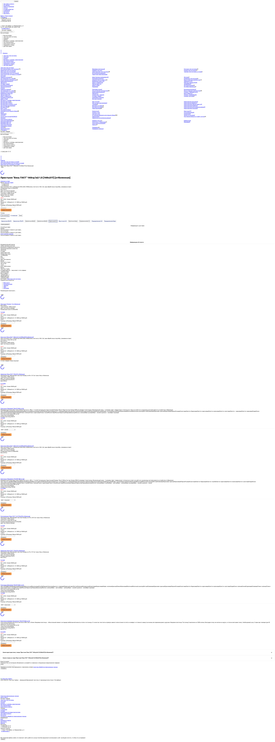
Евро (20, 215)
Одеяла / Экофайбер (190, 95)
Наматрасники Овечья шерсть (193, 104)
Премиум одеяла (5, 89)
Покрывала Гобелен (98, 128)
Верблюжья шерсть (98, 81)
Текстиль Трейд (8, 182)
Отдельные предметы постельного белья (103, 115)
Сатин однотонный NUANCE (9, 116)
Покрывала (95, 127)
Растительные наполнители (8, 80)
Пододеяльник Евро (110, 221)
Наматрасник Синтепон (191, 101)
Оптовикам (6, 5)
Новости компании (8, 6)
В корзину (3, 208)
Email (2, 664)
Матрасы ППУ (4, 107)
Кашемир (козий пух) (7, 97)
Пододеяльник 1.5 (84, 221)
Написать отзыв (5, 181)
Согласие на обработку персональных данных (13, 716)
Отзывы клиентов (8, 9)
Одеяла (5, 58)
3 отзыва (3, 631)
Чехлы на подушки (189, 115)
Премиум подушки (6, 77)
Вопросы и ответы (6, 720)
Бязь (2, 112)
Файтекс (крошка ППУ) (190, 82)
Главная (3, 160)
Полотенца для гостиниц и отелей (10, 74)
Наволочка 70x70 (18, 221)
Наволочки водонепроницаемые (101, 118)
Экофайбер (187, 84)
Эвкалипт (4, 82)
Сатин (3, 115)
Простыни (187, 111)
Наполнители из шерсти (99, 80)
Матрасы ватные (5, 101)
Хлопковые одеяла (98, 97)
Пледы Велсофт (5, 128)
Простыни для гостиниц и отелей (10, 164)
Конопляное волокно (7, 85)
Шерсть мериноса (97, 82)
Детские (186, 77)
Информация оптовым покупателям (10, 712)
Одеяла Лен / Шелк (98, 95)
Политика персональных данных (10, 696)
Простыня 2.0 (63, 221)
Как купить (6, 13)
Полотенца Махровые (7, 120)
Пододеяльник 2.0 (97, 221)
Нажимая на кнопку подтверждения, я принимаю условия (29, 667)
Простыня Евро (73, 221)
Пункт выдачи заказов (7, 234)
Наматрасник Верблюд (190, 103)
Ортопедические (188, 85)
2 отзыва (3, 383)
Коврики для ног (97, 70)
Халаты (94, 124)
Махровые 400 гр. (6, 122)
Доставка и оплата (8, 4)
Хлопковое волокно (98, 78)
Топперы (94, 104)
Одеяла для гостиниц (190, 70)
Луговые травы (5, 84)
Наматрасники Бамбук (191, 105)
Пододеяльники (189, 112)
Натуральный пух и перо (7, 78)
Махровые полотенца (98, 69)
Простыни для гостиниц (8, 71)
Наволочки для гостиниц (8, 70)
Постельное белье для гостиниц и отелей (12, 163)
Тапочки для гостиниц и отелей (193, 71)
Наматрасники (96, 108)
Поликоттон (96, 112)
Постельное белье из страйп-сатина (194, 116)
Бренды (3, 723)
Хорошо (3, 739)
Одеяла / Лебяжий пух (191, 92)
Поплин (3, 118)
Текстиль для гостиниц (10, 55)
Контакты (6, 12)
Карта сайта (4, 697)
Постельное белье (8, 61)
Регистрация (9, 16)
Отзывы (3, 711)
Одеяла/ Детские (189, 96)
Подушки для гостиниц (190, 69)
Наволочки (95, 116)
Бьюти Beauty (188, 93)
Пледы (2, 127)
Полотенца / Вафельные (99, 122)
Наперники (187, 114)
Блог (2, 719)
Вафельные (187, 120)
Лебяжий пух (188, 81)
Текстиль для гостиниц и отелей (10, 161)
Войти (2, 16)
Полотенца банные (6, 124)
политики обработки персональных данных (45, 667)
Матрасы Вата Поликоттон (9, 104)
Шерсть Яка (95, 85)
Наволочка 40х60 (42, 221)
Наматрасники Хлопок (191, 108)
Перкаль (4, 114)
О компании (6, 10)
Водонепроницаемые (98, 73)
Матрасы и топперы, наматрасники (13, 59)
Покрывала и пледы (8, 64)
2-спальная (14, 215)
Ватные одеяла (97, 99)
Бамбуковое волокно (7, 81)
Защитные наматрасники (99, 74)
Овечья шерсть (96, 84)
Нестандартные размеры (8, 105)
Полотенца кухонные (98, 123)
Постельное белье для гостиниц (10, 69)
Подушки (6, 57)
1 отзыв (3, 312)
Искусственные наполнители (192, 80)
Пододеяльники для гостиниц (10, 73)
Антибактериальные (189, 86)
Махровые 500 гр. (6, 123)
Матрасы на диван (97, 105)
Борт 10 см (95, 101)
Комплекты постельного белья (9, 111)
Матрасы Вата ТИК (6, 103)
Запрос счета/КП (6, 210)
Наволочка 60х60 (30, 221)
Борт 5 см (4, 108)
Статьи (5, 8)
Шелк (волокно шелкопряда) (100, 77)
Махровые (187, 122)
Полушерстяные (97, 89)
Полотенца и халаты (9, 62)
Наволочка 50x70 (6, 221)
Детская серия (7, 65)
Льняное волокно (6, 86)
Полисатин (95, 111)
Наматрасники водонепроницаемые (194, 107)
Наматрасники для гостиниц (100, 71)
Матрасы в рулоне (97, 107)
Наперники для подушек (191, 78)
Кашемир (95, 86)
